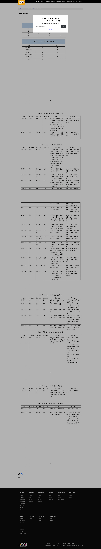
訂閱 (64, 26)
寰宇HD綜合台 (58, 1)
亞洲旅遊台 (63, 1)
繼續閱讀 (50, 29)
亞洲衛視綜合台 (74, 1)
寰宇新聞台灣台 (47, 1)
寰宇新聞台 (41, 1)
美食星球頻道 (69, 1)
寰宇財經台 (53, 1)
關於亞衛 (37, 1)
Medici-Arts (80, 1)
